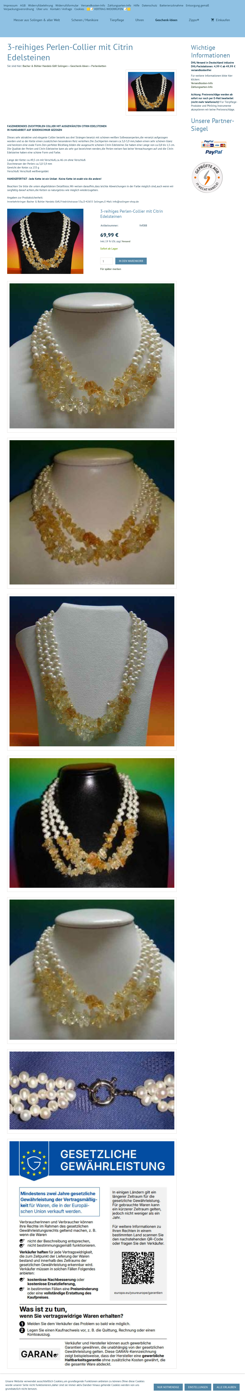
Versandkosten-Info (93, 5)
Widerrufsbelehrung (40, 5)
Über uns (42, 9)
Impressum (11, 5)
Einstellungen (198, 1387)
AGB (23, 5)
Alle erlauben (226, 1387)
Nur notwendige (168, 1387)
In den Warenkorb (131, 261)
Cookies (79, 9)
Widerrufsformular (67, 5)
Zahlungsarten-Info (119, 5)
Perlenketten (98, 66)
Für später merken (110, 269)
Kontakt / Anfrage (61, 9)
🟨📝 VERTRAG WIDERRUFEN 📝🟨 (109, 9)
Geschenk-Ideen (79, 66)
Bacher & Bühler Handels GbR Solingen (45, 66)
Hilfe (136, 5)
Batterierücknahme (171, 5)
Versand (126, 241)
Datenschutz (149, 5)
